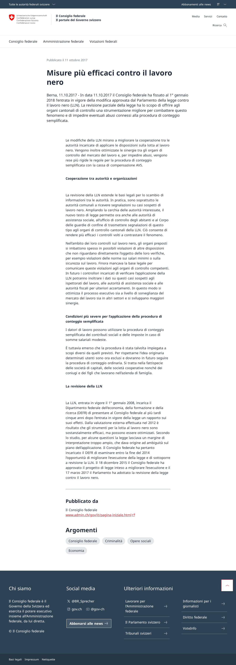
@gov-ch (97, 609)
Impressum (32, 659)
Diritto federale (195, 617)
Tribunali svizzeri (138, 633)
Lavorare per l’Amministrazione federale (139, 606)
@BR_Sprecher (83, 601)
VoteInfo (189, 628)
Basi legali (15, 659)
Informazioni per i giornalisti (197, 603)
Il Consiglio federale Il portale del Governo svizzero (78, 18)
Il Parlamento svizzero (142, 622)
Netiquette (48, 659)
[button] (23, 41)
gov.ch (77, 609)
